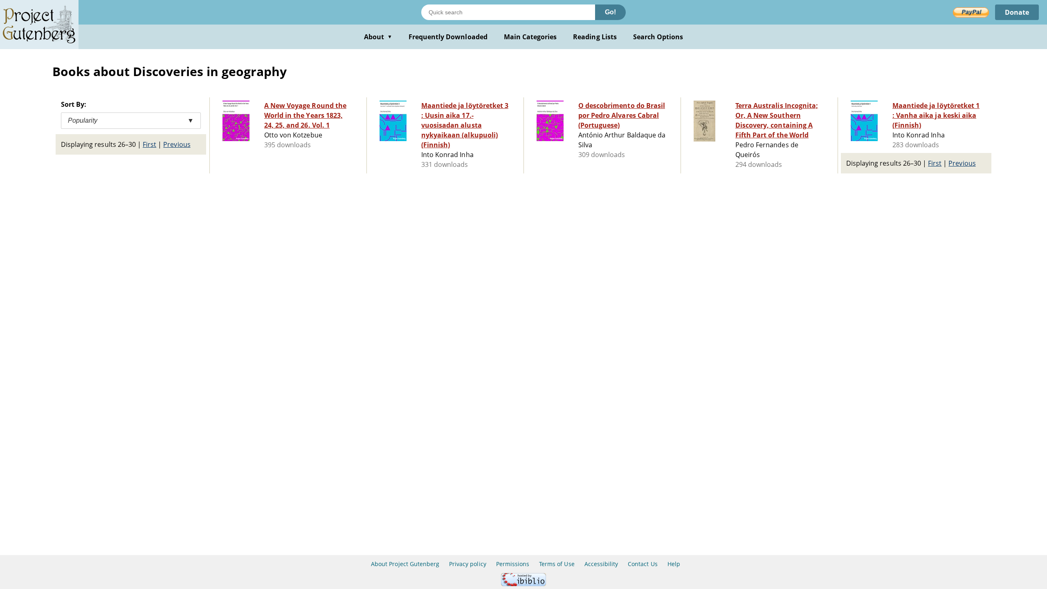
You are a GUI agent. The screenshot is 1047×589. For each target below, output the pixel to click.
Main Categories (530, 36)
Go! (610, 12)
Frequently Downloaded (448, 36)
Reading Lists (595, 36)
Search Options (658, 36)
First (149, 144)
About (378, 36)
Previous (176, 144)
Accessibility (601, 564)
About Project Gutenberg (405, 564)
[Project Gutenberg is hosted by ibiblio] (523, 584)
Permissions (512, 564)
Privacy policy (467, 564)
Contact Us (642, 564)
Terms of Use (556, 564)
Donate (1017, 12)
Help (673, 564)
